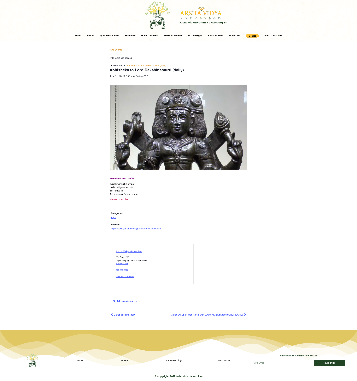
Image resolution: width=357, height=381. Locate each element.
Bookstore (234, 35)
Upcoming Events (109, 35)
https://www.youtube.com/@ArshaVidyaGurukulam (136, 228)
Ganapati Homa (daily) (124, 314)
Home (78, 35)
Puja (113, 217)
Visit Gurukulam (273, 35)
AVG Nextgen (194, 35)
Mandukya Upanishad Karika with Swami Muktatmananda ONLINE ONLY (207, 314)
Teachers (130, 35)
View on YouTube (119, 199)
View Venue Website (125, 276)
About (90, 35)
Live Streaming (149, 35)
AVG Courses (215, 35)
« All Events (116, 49)
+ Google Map (122, 263)
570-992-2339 (122, 270)
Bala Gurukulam (173, 35)
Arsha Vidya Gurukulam (129, 251)
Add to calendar (125, 301)
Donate (124, 360)
